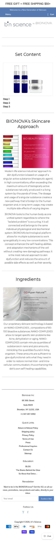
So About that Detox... (28, 474)
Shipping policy (28, 432)
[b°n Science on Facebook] (27, 512)
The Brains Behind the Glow (28, 470)
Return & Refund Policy (28, 428)
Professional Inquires (28, 446)
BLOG (28, 466)
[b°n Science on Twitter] (23, 512)
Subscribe (46, 498)
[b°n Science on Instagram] (33, 512)
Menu (8, 14)
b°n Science (36, 522)
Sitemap (28, 453)
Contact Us (28, 450)
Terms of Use (28, 439)
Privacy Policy (28, 435)
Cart (52, 14)
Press (28, 442)
